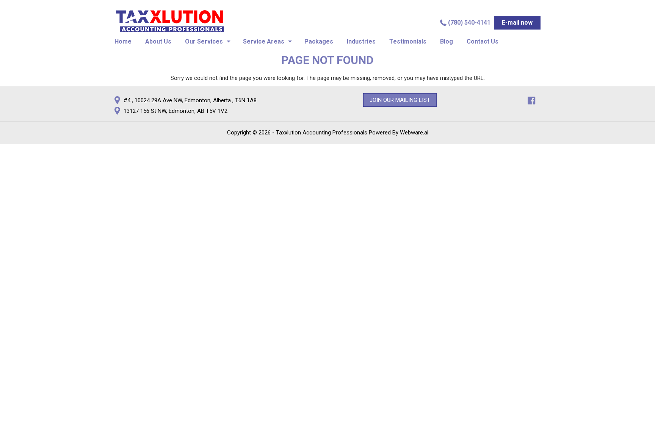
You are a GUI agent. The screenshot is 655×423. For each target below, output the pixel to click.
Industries (361, 41)
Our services (204, 41)
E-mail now (517, 22)
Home (123, 41)
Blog (446, 41)
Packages (318, 41)
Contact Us (482, 41)
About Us (158, 41)
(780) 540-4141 (469, 22)
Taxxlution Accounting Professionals (321, 132)
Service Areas (263, 41)
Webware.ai (414, 132)
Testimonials (407, 41)
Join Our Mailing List (400, 100)
